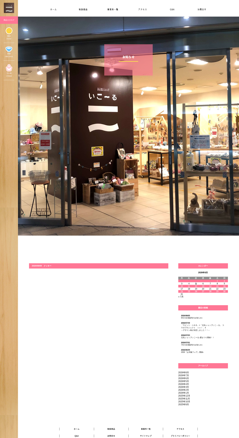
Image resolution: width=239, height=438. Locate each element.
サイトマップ (146, 436)
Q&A (172, 9)
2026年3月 (183, 387)
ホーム (53, 9)
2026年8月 (183, 372)
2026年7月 (183, 375)
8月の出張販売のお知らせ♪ (192, 318)
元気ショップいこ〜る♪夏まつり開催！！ (197, 337)
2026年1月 (183, 393)
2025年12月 (184, 396)
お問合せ (201, 9)
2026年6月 (183, 378)
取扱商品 (83, 9)
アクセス (142, 9)
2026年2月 (183, 390)
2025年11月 (184, 398)
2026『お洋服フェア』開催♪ (192, 352)
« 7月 (181, 297)
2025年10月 (184, 401)
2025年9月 (183, 404)
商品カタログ (9, 20)
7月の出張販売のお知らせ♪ (192, 345)
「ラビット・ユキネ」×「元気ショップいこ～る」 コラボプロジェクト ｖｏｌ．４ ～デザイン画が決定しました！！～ (202, 327)
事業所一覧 (112, 9)
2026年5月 (183, 381)
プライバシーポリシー (180, 436)
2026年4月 (183, 384)
